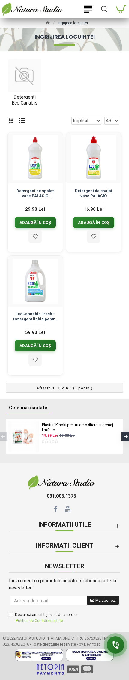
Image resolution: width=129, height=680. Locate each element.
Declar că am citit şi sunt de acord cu (47, 617)
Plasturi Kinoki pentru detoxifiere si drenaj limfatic (77, 427)
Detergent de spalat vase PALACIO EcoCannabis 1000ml (35, 194)
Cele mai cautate (28, 408)
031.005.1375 (61, 496)
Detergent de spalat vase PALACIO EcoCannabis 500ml (93, 194)
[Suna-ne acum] (115, 645)
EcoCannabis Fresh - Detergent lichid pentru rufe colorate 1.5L (35, 317)
